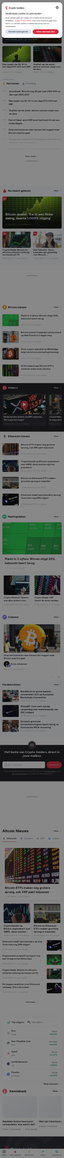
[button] (18, 31)
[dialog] (32, 20)
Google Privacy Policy (23, 21)
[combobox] (57, 7)
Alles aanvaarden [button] (45, 31)
